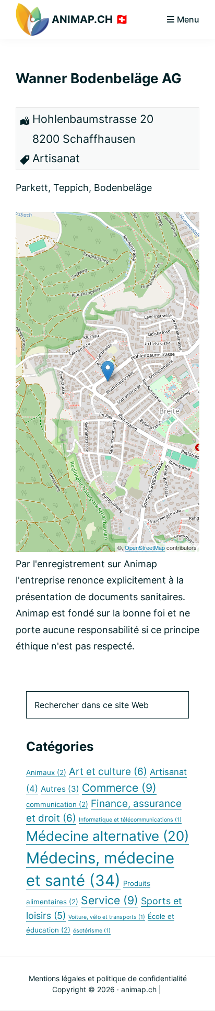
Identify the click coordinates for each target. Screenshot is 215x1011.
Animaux (46, 772)
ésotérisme (92, 930)
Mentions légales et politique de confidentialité (108, 978)
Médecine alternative (107, 836)
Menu (188, 19)
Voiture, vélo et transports (106, 917)
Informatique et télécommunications (130, 819)
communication (57, 804)
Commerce (119, 787)
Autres (60, 789)
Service (109, 900)
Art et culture (108, 772)
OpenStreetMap (145, 547)
